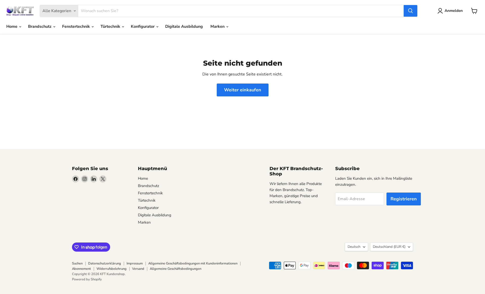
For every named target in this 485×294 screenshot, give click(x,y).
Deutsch (354, 246)
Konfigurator (143, 26)
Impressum (135, 263)
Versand (138, 268)
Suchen (77, 263)
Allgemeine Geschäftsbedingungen (175, 268)
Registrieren (404, 199)
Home (12, 26)
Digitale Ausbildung (184, 26)
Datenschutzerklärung (104, 263)
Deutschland (389, 246)
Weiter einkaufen (242, 90)
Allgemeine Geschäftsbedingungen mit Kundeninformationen (192, 263)
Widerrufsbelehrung (111, 268)
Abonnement (81, 268)
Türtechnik (111, 26)
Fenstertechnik (76, 26)
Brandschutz (40, 26)
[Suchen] (410, 11)
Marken (218, 26)
